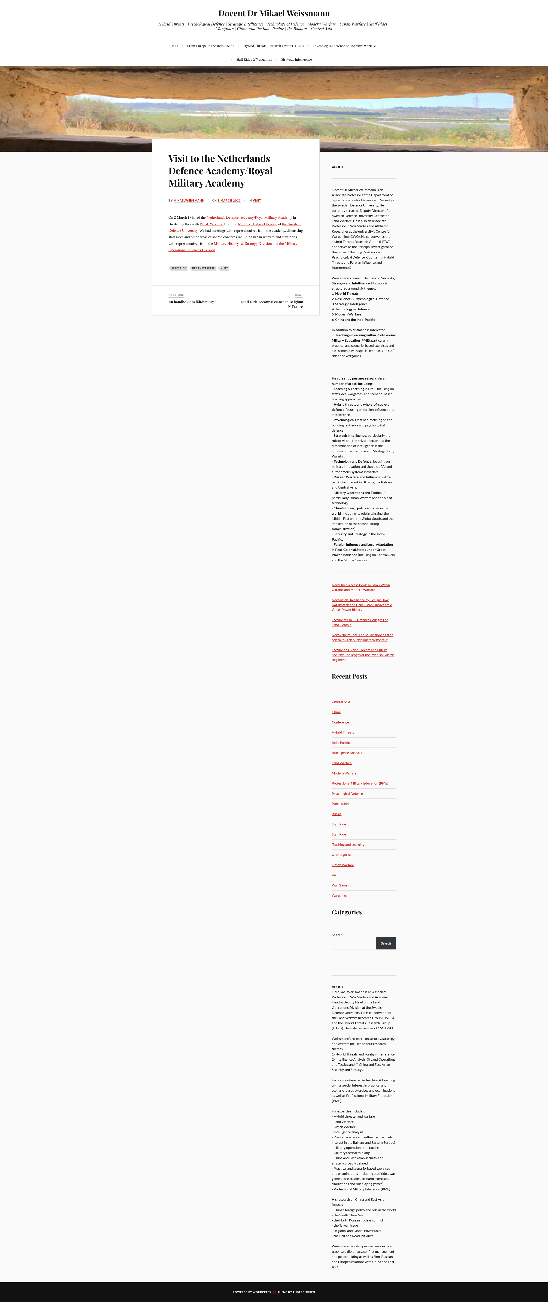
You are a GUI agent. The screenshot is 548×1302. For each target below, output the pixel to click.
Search (337, 935)
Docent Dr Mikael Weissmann (274, 12)
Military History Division (257, 223)
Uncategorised (342, 854)
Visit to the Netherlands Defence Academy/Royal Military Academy (220, 170)
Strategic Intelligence (296, 59)
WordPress (262, 1292)
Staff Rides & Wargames (254, 59)
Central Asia (341, 702)
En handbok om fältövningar (192, 301)
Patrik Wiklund (211, 223)
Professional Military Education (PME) (360, 783)
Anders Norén (304, 1292)
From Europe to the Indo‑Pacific (210, 45)
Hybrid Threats (343, 732)
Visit (257, 200)
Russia (336, 814)
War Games (340, 885)
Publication (340, 803)
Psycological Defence (347, 793)
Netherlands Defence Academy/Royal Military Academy (249, 217)
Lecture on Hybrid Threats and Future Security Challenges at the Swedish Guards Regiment (363, 654)
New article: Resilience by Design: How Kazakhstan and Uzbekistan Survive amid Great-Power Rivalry (362, 604)
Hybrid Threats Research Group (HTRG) (274, 45)
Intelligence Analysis (347, 752)
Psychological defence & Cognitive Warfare (344, 45)
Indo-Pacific (341, 742)
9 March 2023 (229, 200)
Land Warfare (342, 763)
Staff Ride (178, 268)
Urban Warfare (203, 268)
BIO (175, 45)
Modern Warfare (344, 773)
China (336, 712)
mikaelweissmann (189, 200)
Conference (340, 722)
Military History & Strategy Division (243, 243)
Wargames (339, 895)
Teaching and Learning (348, 844)
